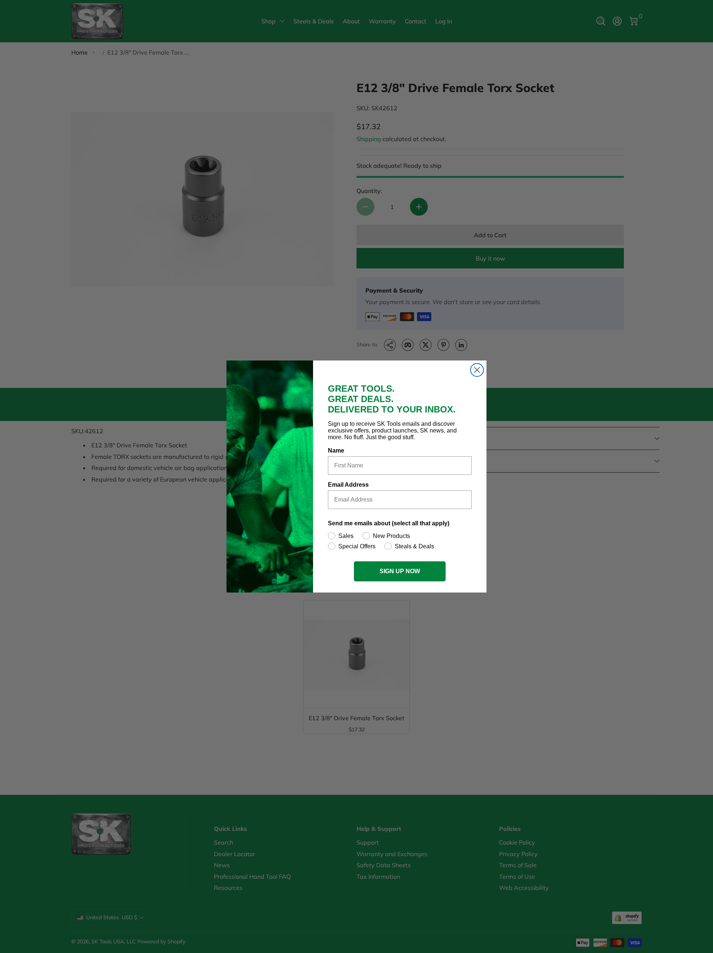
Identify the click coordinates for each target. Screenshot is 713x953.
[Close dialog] (477, 369)
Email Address (348, 485)
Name (336, 450)
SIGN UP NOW (400, 571)
